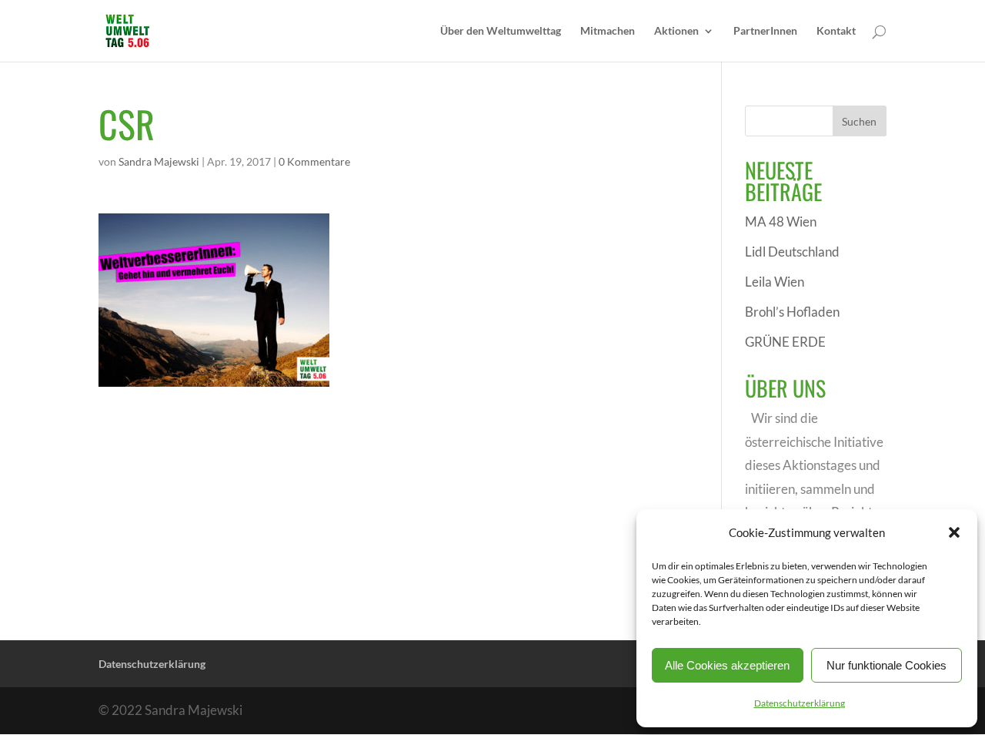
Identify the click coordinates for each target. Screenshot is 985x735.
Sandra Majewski (159, 161)
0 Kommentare (314, 161)
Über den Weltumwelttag (500, 31)
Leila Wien (774, 282)
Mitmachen (607, 31)
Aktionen (676, 31)
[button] (954, 532)
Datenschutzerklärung (799, 703)
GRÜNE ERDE (785, 342)
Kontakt (836, 31)
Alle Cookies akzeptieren (727, 665)
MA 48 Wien (780, 221)
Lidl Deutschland (792, 251)
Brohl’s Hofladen (792, 312)
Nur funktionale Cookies (886, 665)
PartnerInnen (765, 31)
